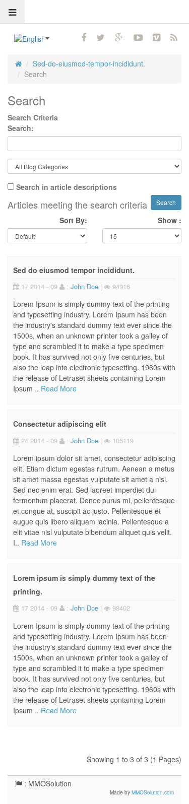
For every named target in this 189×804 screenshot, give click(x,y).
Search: (21, 128)
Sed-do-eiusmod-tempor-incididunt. (89, 63)
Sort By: (73, 220)
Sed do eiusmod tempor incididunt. (74, 270)
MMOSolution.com (153, 792)
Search (35, 74)
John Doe (84, 286)
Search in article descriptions (66, 187)
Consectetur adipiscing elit (59, 424)
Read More (59, 388)
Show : (169, 220)
